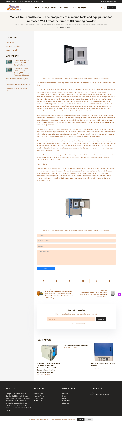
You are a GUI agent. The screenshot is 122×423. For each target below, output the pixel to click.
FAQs (64, 398)
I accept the (77, 323)
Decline (89, 419)
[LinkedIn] (83, 281)
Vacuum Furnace (39, 396)
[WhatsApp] (109, 281)
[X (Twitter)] (56, 281)
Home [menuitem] (37, 8)
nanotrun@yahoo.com (109, 1)
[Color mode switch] (101, 8)
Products (65, 394)
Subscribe (101, 319)
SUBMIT (45, 268)
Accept (81, 419)
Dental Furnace (39, 394)
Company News (11, 46)
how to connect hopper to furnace (76, 345)
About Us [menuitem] (45, 8)
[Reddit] (96, 281)
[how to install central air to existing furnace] (103, 352)
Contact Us (111, 8)
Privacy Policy (81, 323)
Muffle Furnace (39, 401)
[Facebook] (43, 281)
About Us (65, 403)
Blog (61, 27)
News (64, 396)
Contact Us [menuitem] (82, 8)
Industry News (11, 50)
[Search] (104, 8)
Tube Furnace (38, 398)
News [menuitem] (53, 8)
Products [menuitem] (63, 8)
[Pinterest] (69, 281)
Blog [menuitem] (74, 8)
